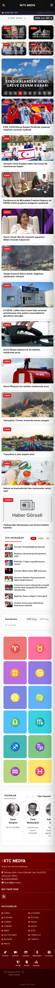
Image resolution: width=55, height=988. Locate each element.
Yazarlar (5, 956)
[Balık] (40, 771)
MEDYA (7, 944)
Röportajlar (37, 956)
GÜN (33, 538)
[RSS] (4, 896)
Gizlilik (18, 965)
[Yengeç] (40, 672)
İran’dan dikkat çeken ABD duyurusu (30, 571)
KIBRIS (7, 175)
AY (48, 538)
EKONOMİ (8, 917)
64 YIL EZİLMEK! (13, 827)
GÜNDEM (8, 926)
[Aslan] (15, 697)
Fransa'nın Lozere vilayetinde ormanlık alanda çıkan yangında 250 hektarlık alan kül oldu (31, 587)
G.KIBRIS (7, 922)
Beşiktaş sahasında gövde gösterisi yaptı (30, 555)
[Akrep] (40, 722)
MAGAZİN (8, 939)
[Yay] (15, 746)
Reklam (34, 922)
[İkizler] (15, 672)
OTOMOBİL (35, 913)
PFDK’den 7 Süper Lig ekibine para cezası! (29, 563)
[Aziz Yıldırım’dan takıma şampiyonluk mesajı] (14, 48)
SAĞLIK (34, 926)
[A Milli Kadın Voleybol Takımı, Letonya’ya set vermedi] (41, 48)
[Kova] (15, 771)
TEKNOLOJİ (36, 935)
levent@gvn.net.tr (12, 882)
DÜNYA (7, 913)
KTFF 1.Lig (44, 619)
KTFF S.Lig (31, 619)
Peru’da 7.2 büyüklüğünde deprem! (29, 547)
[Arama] (3, 5)
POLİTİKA (35, 917)
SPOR (6, 102)
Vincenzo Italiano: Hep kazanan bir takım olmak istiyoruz (29, 579)
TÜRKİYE (8, 500)
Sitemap (36, 965)
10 (49, 93)
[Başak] (40, 697)
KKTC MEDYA (27, 5)
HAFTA (40, 538)
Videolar (15, 956)
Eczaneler (49, 956)
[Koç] (15, 648)
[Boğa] (40, 648)
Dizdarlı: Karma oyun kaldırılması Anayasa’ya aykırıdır (28, 604)
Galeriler (25, 956)
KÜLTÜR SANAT (10, 935)
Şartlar (26, 965)
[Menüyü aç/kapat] (51, 5)
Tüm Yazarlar (44, 796)
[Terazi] (15, 722)
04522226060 (11, 879)
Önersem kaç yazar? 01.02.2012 (32, 830)
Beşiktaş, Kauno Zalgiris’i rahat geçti (30, 596)
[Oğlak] (40, 746)
